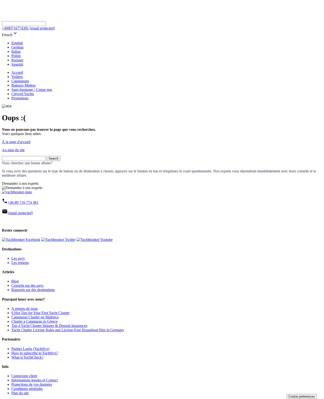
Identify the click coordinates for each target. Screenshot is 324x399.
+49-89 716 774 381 (23, 202)
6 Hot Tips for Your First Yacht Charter (40, 313)
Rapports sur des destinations (33, 290)
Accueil (17, 72)
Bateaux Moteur (23, 85)
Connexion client (24, 376)
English (17, 43)
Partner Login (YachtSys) (30, 349)
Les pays (18, 258)
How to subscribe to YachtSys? (34, 353)
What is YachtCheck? (27, 357)
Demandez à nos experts (20, 183)
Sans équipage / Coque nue (31, 90)
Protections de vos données (31, 384)
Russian (17, 60)
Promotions (19, 98)
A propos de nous (24, 309)
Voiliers (17, 77)
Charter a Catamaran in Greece (34, 321)
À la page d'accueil (16, 142)
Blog (15, 281)
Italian (16, 51)
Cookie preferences (301, 396)
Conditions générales (27, 389)
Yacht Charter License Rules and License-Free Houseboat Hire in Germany (67, 330)
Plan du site (20, 393)
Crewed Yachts (22, 94)
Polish (16, 56)
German (17, 47)
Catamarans (20, 81)
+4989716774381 (15, 28)
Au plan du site (13, 150)
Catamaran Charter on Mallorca (35, 317)
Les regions (20, 263)
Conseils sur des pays (27, 285)
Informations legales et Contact (34, 380)
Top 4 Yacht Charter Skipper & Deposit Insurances (49, 326)
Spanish (17, 64)
